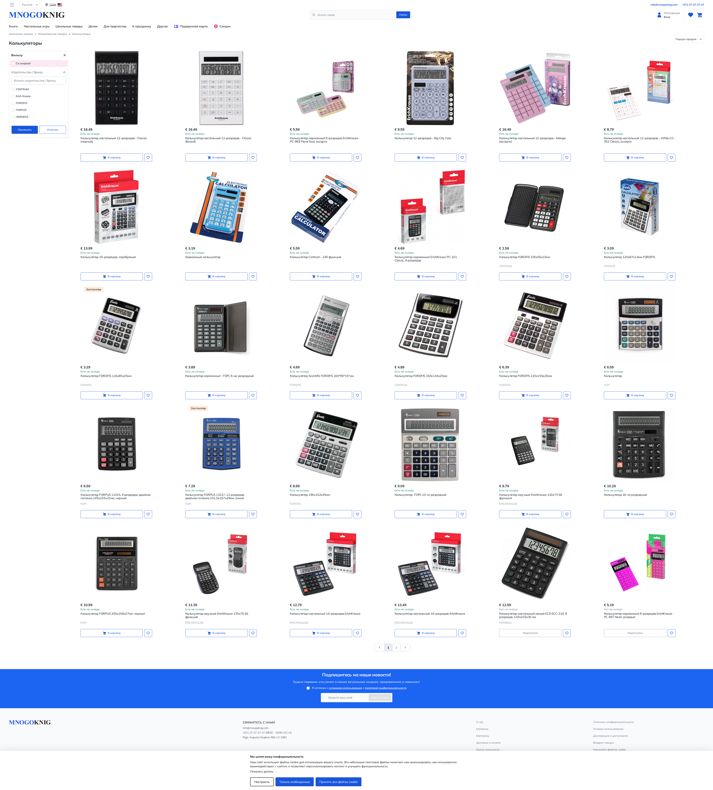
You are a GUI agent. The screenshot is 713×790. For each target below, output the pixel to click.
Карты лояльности (487, 749)
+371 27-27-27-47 (693, 4)
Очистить (53, 129)
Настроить (262, 782)
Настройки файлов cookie (609, 749)
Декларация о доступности (610, 735)
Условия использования (608, 729)
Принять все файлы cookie (338, 782)
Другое (162, 26)
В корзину (114, 157)
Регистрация (672, 13)
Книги (13, 26)
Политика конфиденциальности (613, 722)
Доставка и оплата (488, 742)
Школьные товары (69, 26)
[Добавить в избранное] (148, 158)
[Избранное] (690, 14)
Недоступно (530, 633)
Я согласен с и (359, 688)
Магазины (482, 735)
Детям (93, 26)
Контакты (482, 729)
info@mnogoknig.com (664, 4)
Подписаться (380, 697)
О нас (480, 722)
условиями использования (345, 688)
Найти (403, 14)
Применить (25, 129)
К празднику (141, 26)
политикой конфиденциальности (385, 688)
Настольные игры (37, 26)
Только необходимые (294, 782)
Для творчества (115, 26)
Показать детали (261, 771)
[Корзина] (699, 14)
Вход (667, 17)
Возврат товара (603, 742)
